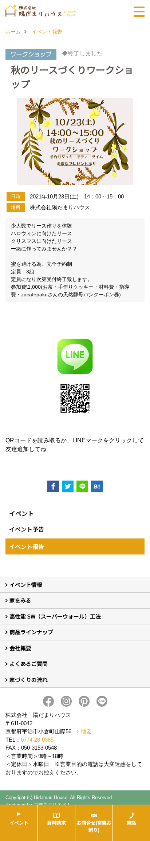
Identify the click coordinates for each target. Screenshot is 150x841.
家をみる (20, 600)
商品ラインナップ (31, 632)
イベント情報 (25, 584)
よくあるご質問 (28, 663)
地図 (86, 731)
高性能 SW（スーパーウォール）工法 (55, 616)
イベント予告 (26, 529)
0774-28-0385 (37, 740)
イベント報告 (26, 546)
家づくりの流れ (28, 679)
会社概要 (20, 648)
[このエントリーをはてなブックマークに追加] (97, 486)
